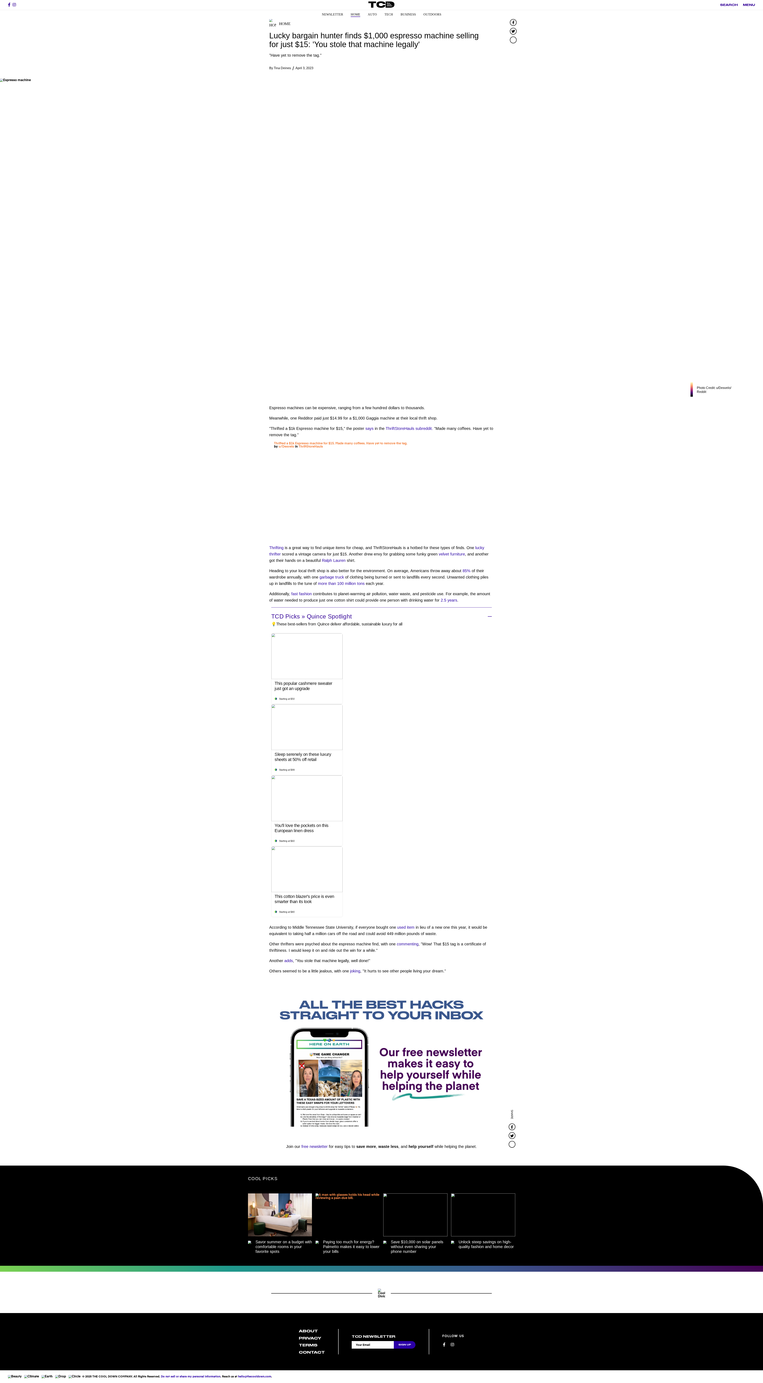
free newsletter (314, 1146)
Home (355, 14)
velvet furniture (451, 554)
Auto (372, 14)
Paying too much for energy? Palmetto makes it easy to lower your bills (351, 1247)
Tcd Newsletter (373, 1336)
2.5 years (448, 600)
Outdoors (432, 14)
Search (729, 5)
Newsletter (332, 14)
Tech (388, 14)
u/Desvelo (286, 446)
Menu (749, 5)
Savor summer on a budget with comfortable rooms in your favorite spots (284, 1247)
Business (408, 14)
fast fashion (301, 594)
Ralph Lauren (333, 560)
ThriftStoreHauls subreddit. (408, 428)
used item (405, 927)
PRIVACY (310, 1338)
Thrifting (276, 548)
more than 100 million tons (341, 583)
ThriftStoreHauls (311, 446)
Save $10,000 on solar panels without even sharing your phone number (417, 1247)
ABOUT (308, 1331)
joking (355, 971)
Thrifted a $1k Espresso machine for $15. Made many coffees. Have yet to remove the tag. (340, 443)
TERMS (308, 1345)
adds (288, 961)
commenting (407, 944)
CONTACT (312, 1352)
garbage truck (331, 577)
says (369, 428)
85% (466, 571)
